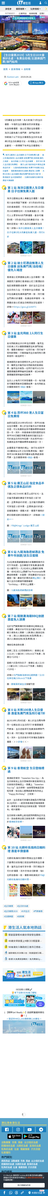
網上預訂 (37, 577)
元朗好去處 (22, 1145)
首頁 (5, 69)
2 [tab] (20, 16)
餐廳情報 (24, 1149)
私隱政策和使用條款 (34, 1177)
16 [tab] (28, 22)
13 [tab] (20, 22)
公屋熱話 (23, 13)
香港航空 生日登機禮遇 (12, 177)
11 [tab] (28, 19)
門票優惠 (39, 911)
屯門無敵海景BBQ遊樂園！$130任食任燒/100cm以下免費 (25, 676)
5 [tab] (28, 16)
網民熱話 (5, 1160)
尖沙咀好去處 (31, 1142)
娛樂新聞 (33, 13)
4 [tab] (26, 16)
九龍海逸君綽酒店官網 (22, 590)
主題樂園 (9, 916)
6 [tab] (31, 16)
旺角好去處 (7, 1149)
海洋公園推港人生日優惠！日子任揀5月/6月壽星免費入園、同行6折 (26, 232)
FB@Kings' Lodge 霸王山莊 (25, 525)
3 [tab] (23, 16)
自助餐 (27, 69)
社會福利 (5, 1152)
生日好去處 (23, 906)
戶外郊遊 (35, 1149)
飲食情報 (15, 69)
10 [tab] (26, 19)
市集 (14, 1142)
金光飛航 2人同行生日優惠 (22, 161)
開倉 (20, 1142)
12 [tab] (31, 19)
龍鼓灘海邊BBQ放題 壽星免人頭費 (25, 170)
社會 (16, 1149)
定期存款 (43, 13)
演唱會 (8, 8)
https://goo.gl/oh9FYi (25, 306)
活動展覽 (5, 1142)
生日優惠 (9, 906)
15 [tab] (26, 22)
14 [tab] (23, 22)
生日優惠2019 (11, 911)
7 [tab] (18, 19)
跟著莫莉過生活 (18, 684)
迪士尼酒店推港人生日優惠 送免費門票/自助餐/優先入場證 (23, 157)
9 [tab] (23, 19)
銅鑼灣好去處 (8, 1145)
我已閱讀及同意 (24, 1185)
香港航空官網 (15, 821)
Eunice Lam (13, 76)
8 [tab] (20, 19)
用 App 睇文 (38, 82)
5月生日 (25, 911)
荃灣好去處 (35, 1145)
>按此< (23, 386)
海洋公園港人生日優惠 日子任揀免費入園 (22, 154)
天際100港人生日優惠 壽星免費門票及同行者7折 (23, 172)
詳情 (20, 741)
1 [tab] (18, 16)
